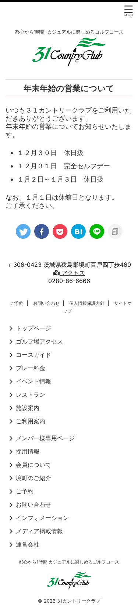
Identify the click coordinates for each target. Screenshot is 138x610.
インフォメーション (42, 517)
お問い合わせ (46, 303)
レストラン (30, 394)
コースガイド (33, 354)
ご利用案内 (30, 421)
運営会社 (27, 544)
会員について (33, 464)
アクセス (72, 272)
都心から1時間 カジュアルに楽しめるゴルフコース (69, 562)
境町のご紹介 (33, 478)
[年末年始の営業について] (78, 231)
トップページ (33, 328)
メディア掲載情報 (39, 531)
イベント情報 (33, 381)
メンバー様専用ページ (45, 438)
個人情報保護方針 (87, 303)
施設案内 (27, 407)
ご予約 (17, 303)
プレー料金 (30, 368)
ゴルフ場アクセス (39, 341)
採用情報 (27, 451)
